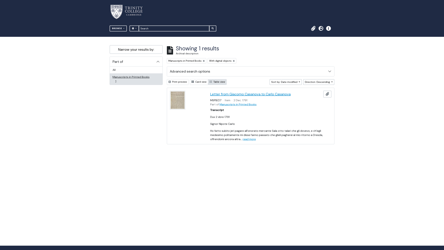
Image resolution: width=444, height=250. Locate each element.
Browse (117, 28)
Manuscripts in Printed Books (131, 79)
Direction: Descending (318, 82)
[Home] (128, 12)
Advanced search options (190, 71)
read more (249, 139)
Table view (219, 81)
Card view (201, 81)
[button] (313, 28)
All (114, 70)
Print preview (179, 81)
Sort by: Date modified (284, 82)
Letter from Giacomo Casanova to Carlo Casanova (250, 94)
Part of (118, 61)
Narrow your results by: (136, 49)
